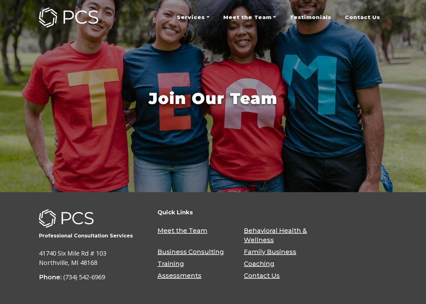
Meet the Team (247, 17)
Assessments (179, 275)
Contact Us (362, 17)
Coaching (259, 263)
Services (191, 17)
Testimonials (310, 17)
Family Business (270, 252)
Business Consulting (190, 252)
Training (170, 263)
